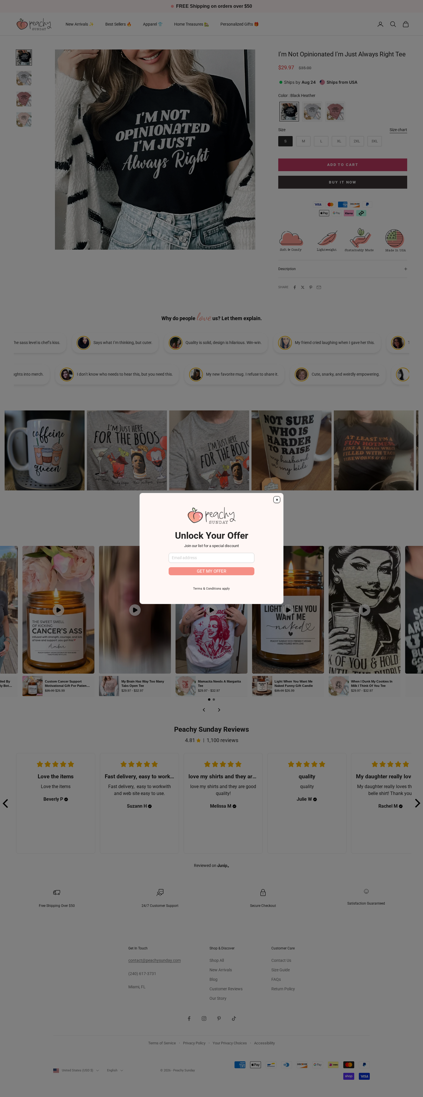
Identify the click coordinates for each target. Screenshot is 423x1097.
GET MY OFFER (211, 571)
